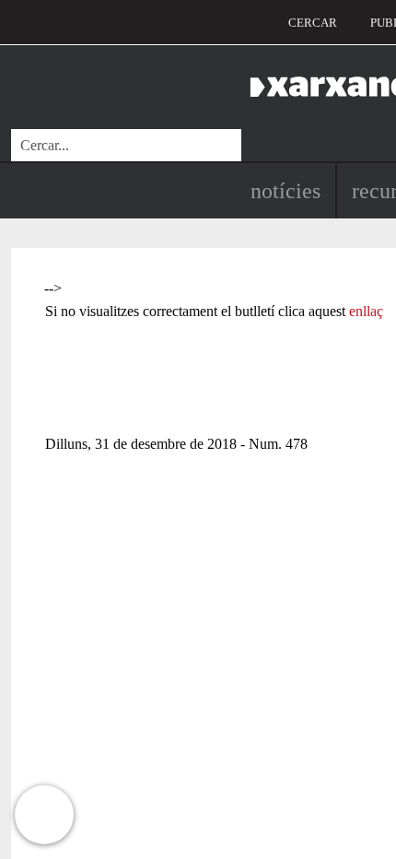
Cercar (312, 22)
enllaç (366, 311)
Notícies (285, 191)
